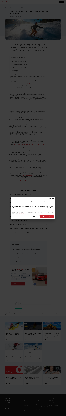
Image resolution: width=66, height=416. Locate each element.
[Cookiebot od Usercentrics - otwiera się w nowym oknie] (49, 198)
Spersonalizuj (32, 216)
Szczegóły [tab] (33, 201)
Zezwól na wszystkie (46, 216)
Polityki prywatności (22, 213)
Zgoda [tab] (18, 201)
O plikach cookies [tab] (47, 201)
